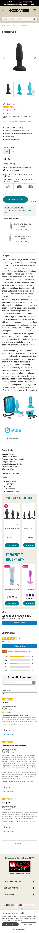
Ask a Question (8, 121)
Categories (6, 26)
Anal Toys (15, 26)
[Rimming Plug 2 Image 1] (19, 57)
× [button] (36, 912)
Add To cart (17, 199)
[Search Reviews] (33, 683)
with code (19, 2)
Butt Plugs (24, 26)
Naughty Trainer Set (30, 528)
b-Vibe (16, 438)
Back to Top (18, 844)
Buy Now (12, 545)
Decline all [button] (28, 924)
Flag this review (8, 734)
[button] (3, 10)
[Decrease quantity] (4, 193)
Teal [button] (12, 151)
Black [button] (6, 151)
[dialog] (19, 921)
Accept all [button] (10, 924)
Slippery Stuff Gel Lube (12, 589)
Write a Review (13, 110)
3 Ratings (6, 110)
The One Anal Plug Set (12, 528)
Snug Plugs (30, 589)
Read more (18, 920)
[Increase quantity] (12, 193)
